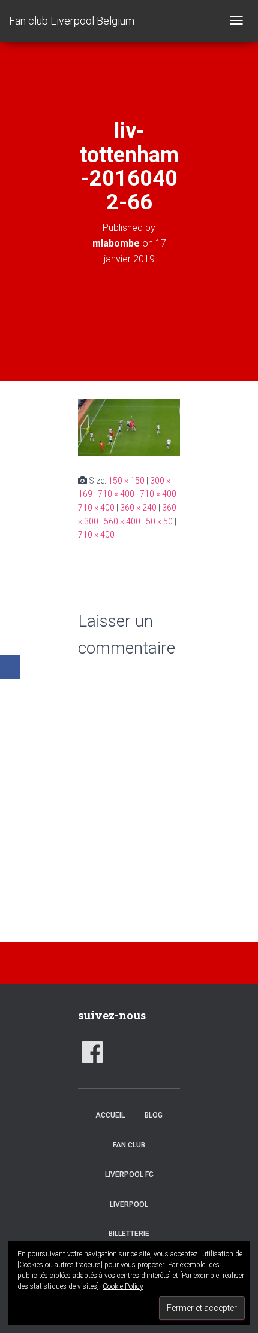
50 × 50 (159, 521)
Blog (154, 1115)
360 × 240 (138, 507)
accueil (110, 1115)
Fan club (129, 1145)
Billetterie (129, 1233)
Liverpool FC (129, 1174)
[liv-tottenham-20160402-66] (129, 427)
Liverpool (129, 1204)
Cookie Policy (123, 1286)
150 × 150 (126, 480)
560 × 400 (122, 521)
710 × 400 (116, 494)
